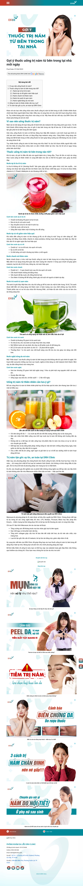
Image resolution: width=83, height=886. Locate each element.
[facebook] (9, 868)
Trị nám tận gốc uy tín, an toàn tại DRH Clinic (24, 106)
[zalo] (81, 666)
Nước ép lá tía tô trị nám (20, 91)
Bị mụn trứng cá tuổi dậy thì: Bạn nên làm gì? (41, 609)
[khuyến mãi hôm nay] (42, 561)
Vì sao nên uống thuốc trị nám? (20, 86)
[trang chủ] (11, 838)
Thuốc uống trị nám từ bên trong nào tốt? (23, 89)
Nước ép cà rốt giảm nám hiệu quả (24, 93)
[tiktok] (22, 868)
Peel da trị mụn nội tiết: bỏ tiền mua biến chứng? (41, 652)
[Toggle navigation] (8, 3)
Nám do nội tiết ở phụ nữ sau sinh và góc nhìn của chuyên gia (41, 826)
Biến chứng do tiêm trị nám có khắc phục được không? (41, 696)
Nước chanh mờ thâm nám (21, 96)
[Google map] (13, 868)
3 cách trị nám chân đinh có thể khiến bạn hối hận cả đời (41, 783)
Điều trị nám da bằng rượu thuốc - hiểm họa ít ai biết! (41, 739)
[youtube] (18, 868)
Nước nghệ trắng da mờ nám (22, 101)
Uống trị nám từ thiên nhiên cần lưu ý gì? (23, 103)
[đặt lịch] (81, 661)
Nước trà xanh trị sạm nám (21, 98)
